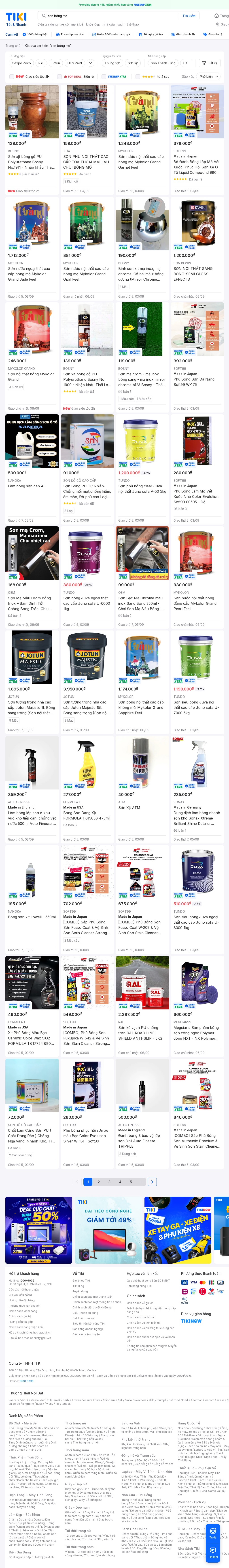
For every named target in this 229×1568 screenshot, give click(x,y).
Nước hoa (23, 1541)
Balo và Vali (130, 1423)
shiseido (14, 1403)
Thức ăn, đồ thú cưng (29, 1483)
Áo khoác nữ (95, 1431)
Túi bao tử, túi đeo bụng (99, 1555)
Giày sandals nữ (87, 1492)
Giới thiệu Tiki (81, 1280)
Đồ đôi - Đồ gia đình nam (94, 1465)
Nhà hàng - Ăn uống (199, 1514)
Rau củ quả (23, 1465)
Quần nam (90, 1455)
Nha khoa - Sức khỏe (201, 1517)
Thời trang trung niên (86, 1442)
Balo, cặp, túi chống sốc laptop (147, 1429)
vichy (49, 1403)
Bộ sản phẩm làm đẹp (32, 1542)
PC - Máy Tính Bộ (139, 1487)
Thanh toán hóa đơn (191, 1507)
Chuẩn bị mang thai (29, 1449)
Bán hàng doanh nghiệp (87, 1329)
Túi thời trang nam (79, 1547)
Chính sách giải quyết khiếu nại (92, 1307)
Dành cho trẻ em (27, 1480)
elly (121, 1400)
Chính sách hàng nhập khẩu (26, 1327)
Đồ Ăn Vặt (135, 1544)
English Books (200, 1557)
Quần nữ (92, 1428)
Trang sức (127, 1460)
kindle (186, 1400)
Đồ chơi (48, 1428)
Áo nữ (68, 1428)
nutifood (174, 1400)
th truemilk (54, 1400)
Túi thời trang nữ (78, 1531)
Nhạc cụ (151, 1517)
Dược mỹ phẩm (44, 1544)
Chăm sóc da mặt (20, 1519)
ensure (87, 1400)
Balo (124, 1428)
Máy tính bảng (26, 1507)
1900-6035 (26, 1280)
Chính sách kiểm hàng (23, 1311)
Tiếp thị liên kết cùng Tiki (88, 1323)
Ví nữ (106, 1535)
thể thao (133, 24)
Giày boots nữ (80, 1496)
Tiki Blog (78, 1286)
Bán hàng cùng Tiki (139, 1286)
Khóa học (212, 1507)
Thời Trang (212, 1428)
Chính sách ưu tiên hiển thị (143, 1322)
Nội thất (140, 1507)
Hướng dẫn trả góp (21, 1321)
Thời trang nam (77, 1450)
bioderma (110, 1400)
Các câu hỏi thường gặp (24, 1289)
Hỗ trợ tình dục (41, 1541)
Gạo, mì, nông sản (29, 1473)
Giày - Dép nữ (76, 1484)
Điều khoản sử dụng (85, 1312)
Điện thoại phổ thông (29, 1503)
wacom (209, 1400)
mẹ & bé (77, 24)
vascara (14, 1400)
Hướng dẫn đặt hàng (22, 1300)
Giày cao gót (73, 1489)
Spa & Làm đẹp (205, 1510)
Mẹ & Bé (202, 1442)
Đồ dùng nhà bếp (20, 1557)
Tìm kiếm (188, 16)
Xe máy (190, 1537)
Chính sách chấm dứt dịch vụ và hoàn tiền (151, 1338)
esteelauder (37, 1400)
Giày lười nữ (98, 1496)
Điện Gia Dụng (20, 1552)
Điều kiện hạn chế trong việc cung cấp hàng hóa (151, 1310)
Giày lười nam (73, 1512)
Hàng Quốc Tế (189, 1423)
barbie (67, 1400)
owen (77, 1400)
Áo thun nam (73, 1455)
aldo (152, 1400)
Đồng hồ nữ (144, 1460)
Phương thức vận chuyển (24, 1305)
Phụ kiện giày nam (84, 1519)
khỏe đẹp (93, 24)
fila (57, 1403)
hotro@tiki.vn (42, 1332)
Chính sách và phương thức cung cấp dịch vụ (150, 1329)
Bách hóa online (197, 1446)
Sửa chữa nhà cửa (140, 1503)
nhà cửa (109, 24)
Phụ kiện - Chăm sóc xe (193, 1534)
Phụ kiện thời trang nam (145, 1446)
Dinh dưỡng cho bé (28, 1439)
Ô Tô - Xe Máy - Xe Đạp (196, 1529)
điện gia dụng (48, 24)
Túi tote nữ (89, 1539)
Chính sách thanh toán (141, 1317)
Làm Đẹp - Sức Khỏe (24, 1514)
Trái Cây (14, 1462)
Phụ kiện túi (105, 1539)
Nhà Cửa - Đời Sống (136, 1495)
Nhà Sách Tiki (189, 1549)
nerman (197, 1400)
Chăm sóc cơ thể (28, 1526)
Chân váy (92, 1435)
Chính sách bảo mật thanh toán (92, 1296)
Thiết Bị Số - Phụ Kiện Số (197, 1468)
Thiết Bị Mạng (144, 1483)
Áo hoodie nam (83, 1462)
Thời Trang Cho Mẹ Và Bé (25, 1428)
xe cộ (64, 24)
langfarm (28, 1403)
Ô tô (200, 1537)
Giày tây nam (93, 1512)
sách (120, 24)
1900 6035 (26, 1381)
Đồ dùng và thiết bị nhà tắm (147, 1510)
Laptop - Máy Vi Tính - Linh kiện (146, 1471)
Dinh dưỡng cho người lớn (32, 1442)
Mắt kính (156, 1444)
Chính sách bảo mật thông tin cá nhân (96, 1302)
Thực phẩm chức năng (30, 1523)
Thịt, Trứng (29, 1462)
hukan (40, 1403)
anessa (221, 1400)
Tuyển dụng (80, 1291)
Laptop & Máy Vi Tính (208, 1449)
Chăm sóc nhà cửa (33, 1487)
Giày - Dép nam (77, 1507)
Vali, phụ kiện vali (161, 1431)
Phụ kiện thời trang (136, 1439)
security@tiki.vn (40, 1338)
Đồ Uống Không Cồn (144, 1548)
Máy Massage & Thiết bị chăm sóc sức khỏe (34, 1528)
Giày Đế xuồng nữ (90, 1499)
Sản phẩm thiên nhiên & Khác (31, 1532)
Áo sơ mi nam (90, 1458)
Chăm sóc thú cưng (133, 1534)
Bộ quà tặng (140, 1551)
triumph (162, 1400)
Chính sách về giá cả (140, 1303)
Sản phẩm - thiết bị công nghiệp (203, 1451)
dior (23, 1400)
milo (129, 1400)
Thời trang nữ (75, 1423)
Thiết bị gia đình (43, 1557)
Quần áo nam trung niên (88, 1473)
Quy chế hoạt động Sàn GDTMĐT (148, 1280)
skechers (140, 1400)
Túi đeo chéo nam (88, 1551)
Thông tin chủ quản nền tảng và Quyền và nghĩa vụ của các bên (152, 1347)
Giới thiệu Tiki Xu (83, 1318)
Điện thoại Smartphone (23, 1499)
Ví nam (69, 1551)
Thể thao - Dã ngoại (196, 1435)
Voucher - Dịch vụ (192, 1502)
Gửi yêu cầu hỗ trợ (20, 1295)
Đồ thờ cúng (136, 1517)
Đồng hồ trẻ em (163, 1464)
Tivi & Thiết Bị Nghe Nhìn (200, 1455)
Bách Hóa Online (134, 1529)
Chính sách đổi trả (20, 1316)
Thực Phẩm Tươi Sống (25, 1457)
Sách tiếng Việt (187, 1553)
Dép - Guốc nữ (93, 1489)
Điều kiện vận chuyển (86, 1334)
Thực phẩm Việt (42, 1465)
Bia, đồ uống (23, 1476)
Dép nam (85, 1516)
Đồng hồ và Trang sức (138, 1455)
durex (98, 1400)
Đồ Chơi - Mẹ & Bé (23, 1423)
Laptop (157, 1487)
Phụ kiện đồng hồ (140, 1464)
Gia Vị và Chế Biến (140, 1541)
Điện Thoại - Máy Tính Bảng (30, 1495)
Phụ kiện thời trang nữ (135, 1444)
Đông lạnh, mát (36, 1469)
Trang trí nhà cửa (132, 1499)
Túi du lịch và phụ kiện (143, 1428)
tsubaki (66, 1403)
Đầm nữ (80, 1428)
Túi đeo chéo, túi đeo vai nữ (83, 1535)
